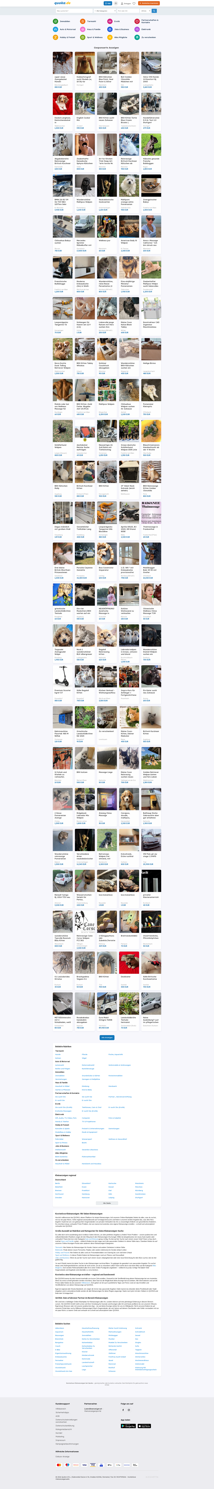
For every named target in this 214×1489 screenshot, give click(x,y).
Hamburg (86, 1194)
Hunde (58, 1054)
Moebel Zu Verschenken (118, 1343)
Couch (57, 1346)
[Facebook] (123, 1410)
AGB (58, 1416)
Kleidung (85, 1086)
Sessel (137, 1335)
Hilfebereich (85, 1283)
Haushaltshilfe (88, 1332)
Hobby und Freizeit (62, 1253)
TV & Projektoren (89, 1122)
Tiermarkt (59, 1051)
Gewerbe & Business (90, 1150)
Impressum (60, 1440)
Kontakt (59, 1433)
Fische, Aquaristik (116, 1054)
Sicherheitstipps (62, 1412)
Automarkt (59, 1065)
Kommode (86, 1359)
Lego (84, 1370)
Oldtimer (112, 1353)
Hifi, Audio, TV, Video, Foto (65, 1118)
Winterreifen (140, 1357)
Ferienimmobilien (115, 1076)
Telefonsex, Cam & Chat (91, 1107)
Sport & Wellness (62, 1135)
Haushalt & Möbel (62, 1086)
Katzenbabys (87, 1343)
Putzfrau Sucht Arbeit (117, 1357)
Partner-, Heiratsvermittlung (120, 1097)
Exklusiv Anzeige (62, 1456)
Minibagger (113, 1335)
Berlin (57, 1183)
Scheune (112, 1371)
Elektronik (59, 1114)
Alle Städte (107, 1203)
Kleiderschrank (88, 1355)
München (138, 1187)
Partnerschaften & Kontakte (67, 1093)
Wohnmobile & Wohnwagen (120, 1065)
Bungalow (59, 1343)
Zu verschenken (62, 1160)
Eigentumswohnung (63, 1353)
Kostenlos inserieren (150, 3)
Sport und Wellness (62, 1255)
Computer (86, 1118)
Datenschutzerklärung (65, 1426)
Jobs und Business (62, 1258)
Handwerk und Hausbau (91, 1164)
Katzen (58, 1058)
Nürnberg (139, 1190)
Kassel (111, 1187)
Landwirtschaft (88, 1362)
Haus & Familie (61, 1083)
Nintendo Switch (115, 1346)
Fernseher (59, 1360)
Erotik (57, 1104)
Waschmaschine (141, 1353)
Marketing (60, 1436)
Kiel (110, 1190)
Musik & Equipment (89, 1132)
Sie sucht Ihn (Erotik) (63, 1107)
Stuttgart (139, 1198)
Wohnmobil (139, 1364)
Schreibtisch (140, 1332)
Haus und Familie (67, 1241)
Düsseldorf (86, 1183)
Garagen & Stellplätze (91, 1079)
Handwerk (113, 1086)
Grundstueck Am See (63, 1371)
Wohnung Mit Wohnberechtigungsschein (146, 1369)
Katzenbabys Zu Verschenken (88, 1347)
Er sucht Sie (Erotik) (90, 1111)
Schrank (138, 1328)
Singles (138, 1343)
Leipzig (111, 1198)
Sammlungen (114, 1129)
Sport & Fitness (61, 1143)
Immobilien (59, 1072)
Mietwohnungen (115, 1332)
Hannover (86, 1198)
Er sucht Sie (60, 1100)
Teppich (138, 1350)
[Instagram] (129, 1410)
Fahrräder (59, 1139)
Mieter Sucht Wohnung (118, 1328)
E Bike (57, 1350)
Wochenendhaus (142, 1360)
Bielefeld (58, 1187)
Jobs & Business (62, 1146)
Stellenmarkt (60, 1150)
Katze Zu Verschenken (91, 1339)
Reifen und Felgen (62, 1069)
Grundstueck (60, 1368)
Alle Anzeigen (107, 1038)
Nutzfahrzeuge (88, 1069)
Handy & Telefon (62, 1122)
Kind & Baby (87, 1090)
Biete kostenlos (61, 1157)
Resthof (112, 1368)
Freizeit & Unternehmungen (93, 1129)
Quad (111, 1360)
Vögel (84, 1058)
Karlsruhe (112, 1183)
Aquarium (59, 1332)
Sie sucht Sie (87, 1097)
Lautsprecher (87, 1366)
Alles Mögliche (61, 1153)
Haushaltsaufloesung (90, 1328)
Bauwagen (59, 1335)
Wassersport (87, 1139)
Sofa (137, 1346)
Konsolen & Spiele (62, 1129)
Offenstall (113, 1350)
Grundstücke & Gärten (91, 1076)
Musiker (112, 1339)
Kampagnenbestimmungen (67, 1444)
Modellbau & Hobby (63, 1132)
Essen (84, 1187)
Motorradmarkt (88, 1065)
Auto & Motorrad (62, 1061)
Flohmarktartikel (88, 1157)
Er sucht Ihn (87, 1100)
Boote (84, 1143)
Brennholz (59, 1339)
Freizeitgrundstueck (63, 1364)
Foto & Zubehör (115, 1118)
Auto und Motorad (91, 1239)
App (109, 3)
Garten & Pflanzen (62, 1090)
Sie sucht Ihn (60, 1097)
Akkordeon (59, 1328)
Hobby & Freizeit (62, 1125)
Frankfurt (86, 1190)
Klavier (85, 1352)
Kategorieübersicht (64, 1429)
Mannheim (139, 1183)
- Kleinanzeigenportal (93, 1410)
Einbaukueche (61, 1357)
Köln (110, 1194)
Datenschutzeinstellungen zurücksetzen (66, 1421)
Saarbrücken (140, 1194)
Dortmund (59, 1194)
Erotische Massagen (63, 1111)
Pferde (84, 1054)
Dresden (58, 1198)
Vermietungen (61, 1079)
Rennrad (112, 1364)
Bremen (58, 1190)
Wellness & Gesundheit (118, 1139)
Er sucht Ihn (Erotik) (117, 1107)
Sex (136, 1339)
